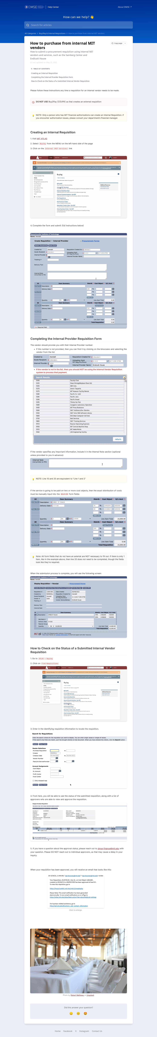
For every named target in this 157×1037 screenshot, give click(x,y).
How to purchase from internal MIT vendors (86, 33)
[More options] (125, 43)
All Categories (30, 33)
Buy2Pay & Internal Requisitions (52, 33)
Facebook (67, 1031)
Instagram (84, 1031)
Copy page (118, 43)
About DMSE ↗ (125, 7)
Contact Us (97, 1031)
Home (57, 1031)
